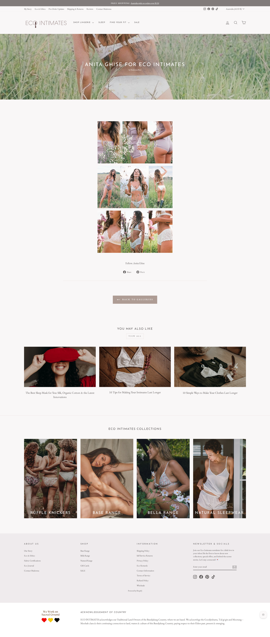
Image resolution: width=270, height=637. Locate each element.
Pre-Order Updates (56, 8)
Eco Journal (29, 565)
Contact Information (145, 570)
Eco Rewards (142, 565)
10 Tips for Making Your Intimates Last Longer (135, 392)
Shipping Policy (143, 550)
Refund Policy (142, 580)
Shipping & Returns (75, 8)
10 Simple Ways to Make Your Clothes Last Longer (210, 393)
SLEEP (101, 22)
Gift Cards (84, 565)
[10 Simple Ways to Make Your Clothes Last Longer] (210, 367)
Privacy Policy (142, 560)
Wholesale (141, 585)
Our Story (28, 550)
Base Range (85, 550)
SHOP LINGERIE (82, 22)
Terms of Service (143, 575)
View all (135, 336)
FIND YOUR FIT (118, 22)
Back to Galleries (137, 299)
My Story (28, 8)
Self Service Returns (145, 555)
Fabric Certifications (32, 560)
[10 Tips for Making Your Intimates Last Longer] (135, 367)
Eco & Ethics (40, 8)
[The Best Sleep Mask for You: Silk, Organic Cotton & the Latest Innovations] (60, 367)
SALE (137, 22)
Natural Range (86, 560)
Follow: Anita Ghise (135, 263)
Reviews (90, 8)
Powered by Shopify (135, 591)
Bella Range (85, 555)
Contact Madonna (103, 8)
